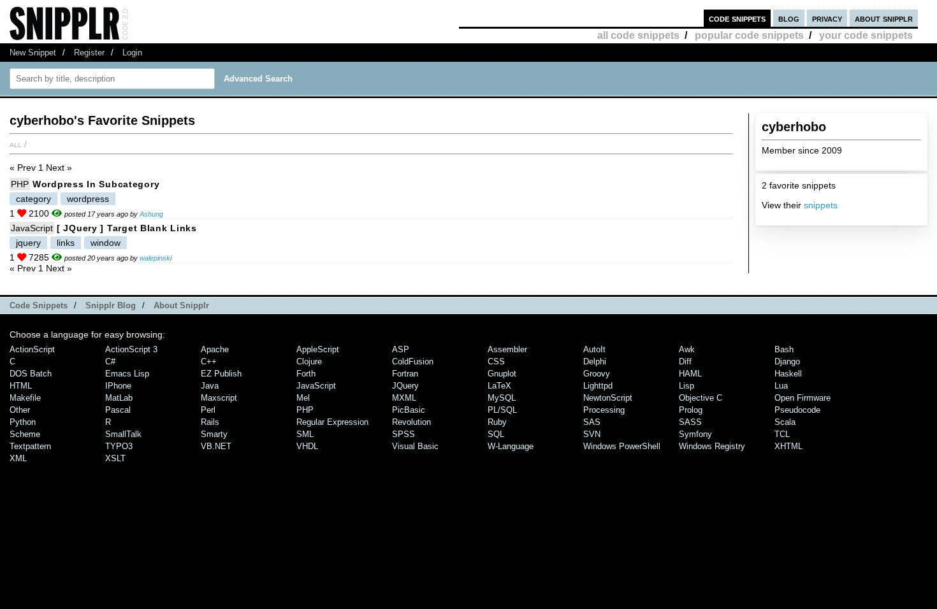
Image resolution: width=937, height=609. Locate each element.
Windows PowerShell (621, 446)
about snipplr (884, 18)
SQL (496, 434)
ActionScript (32, 349)
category (33, 199)
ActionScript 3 (131, 349)
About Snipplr (181, 305)
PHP (20, 184)
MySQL (502, 398)
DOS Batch (31, 373)
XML (18, 458)
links (66, 243)
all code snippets (638, 35)
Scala (784, 422)
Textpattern (30, 446)
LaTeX (499, 385)
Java (210, 385)
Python (23, 422)
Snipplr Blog (110, 305)
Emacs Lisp (127, 373)
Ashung (151, 214)
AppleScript (317, 349)
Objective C (700, 398)
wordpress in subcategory (96, 184)
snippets (821, 205)
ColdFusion (412, 361)
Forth (306, 373)
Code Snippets (39, 305)
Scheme (25, 434)
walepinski (155, 258)
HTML (21, 385)
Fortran (405, 373)
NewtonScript (607, 398)
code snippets (737, 18)
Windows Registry (712, 446)
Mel (303, 398)
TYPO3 (119, 446)
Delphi (594, 361)
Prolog (690, 410)
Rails (210, 422)
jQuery (405, 385)
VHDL (307, 446)
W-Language (511, 446)
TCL (782, 434)
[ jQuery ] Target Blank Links (127, 228)
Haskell (788, 373)
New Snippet (33, 52)
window (105, 243)
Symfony (695, 434)
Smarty (214, 434)
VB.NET (216, 446)
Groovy (596, 373)
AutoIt (594, 349)
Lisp (686, 385)
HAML (690, 373)
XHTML (788, 446)
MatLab (119, 398)
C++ (209, 361)
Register (89, 52)
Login (132, 52)
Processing (604, 410)
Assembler (507, 349)
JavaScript (32, 228)
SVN (591, 434)
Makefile (25, 398)
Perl (208, 410)
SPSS (403, 434)
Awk (687, 349)
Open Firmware (802, 398)
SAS (591, 422)
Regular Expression (332, 422)
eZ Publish (221, 373)
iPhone (118, 385)
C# (110, 361)
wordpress (88, 199)
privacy (827, 18)
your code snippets (866, 35)
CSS (496, 361)
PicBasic (408, 410)
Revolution (411, 422)
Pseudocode (797, 410)
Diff (685, 361)
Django (787, 361)
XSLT (115, 458)
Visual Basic (415, 446)
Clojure (309, 361)
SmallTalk (123, 434)
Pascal (118, 410)
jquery (28, 243)
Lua (781, 385)
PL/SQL (502, 410)
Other (20, 410)
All (16, 144)
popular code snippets (749, 35)
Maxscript (219, 398)
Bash (784, 349)
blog (788, 18)
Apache (215, 349)
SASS (690, 422)
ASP (400, 349)
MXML (404, 398)
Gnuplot (502, 373)
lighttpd (598, 385)
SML (305, 434)
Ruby (497, 422)
